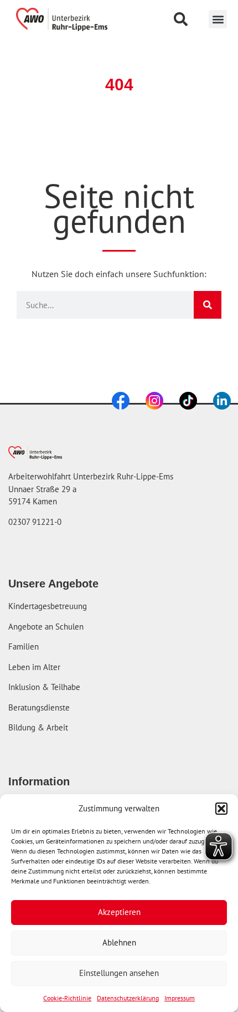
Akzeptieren (119, 912)
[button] (221, 808)
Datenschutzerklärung (128, 998)
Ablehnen (119, 942)
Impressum (179, 998)
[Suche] (207, 305)
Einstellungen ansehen (119, 973)
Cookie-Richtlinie (67, 998)
